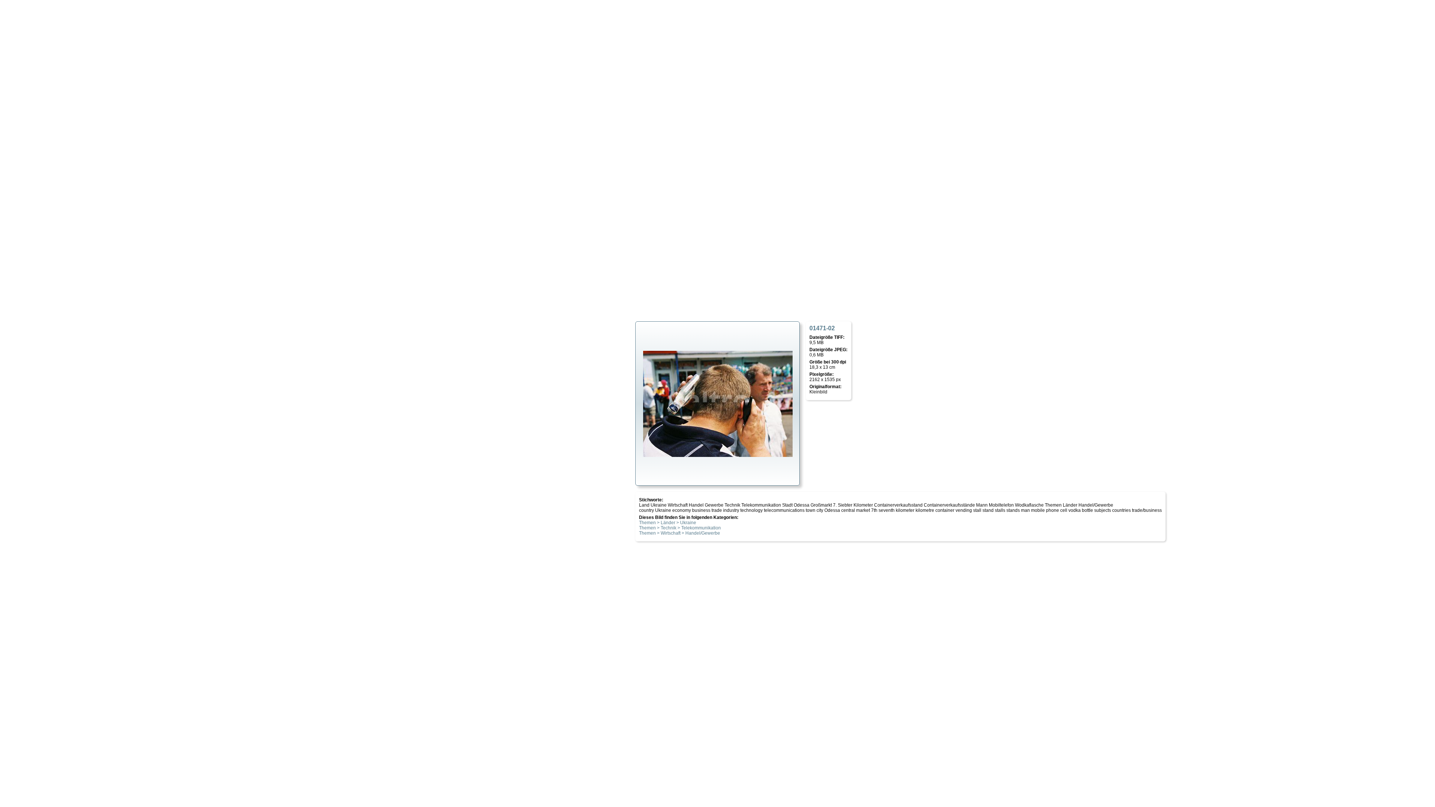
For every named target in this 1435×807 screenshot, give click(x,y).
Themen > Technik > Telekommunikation (680, 528)
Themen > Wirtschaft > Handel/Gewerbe (679, 533)
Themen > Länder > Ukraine (667, 522)
